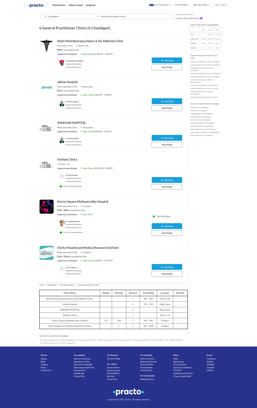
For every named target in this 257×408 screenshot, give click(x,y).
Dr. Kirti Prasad (72, 175)
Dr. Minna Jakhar (72, 102)
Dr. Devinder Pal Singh (74, 61)
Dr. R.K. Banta (71, 267)
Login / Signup (221, 5)
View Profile (167, 67)
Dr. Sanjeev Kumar (73, 221)
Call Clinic (168, 60)
